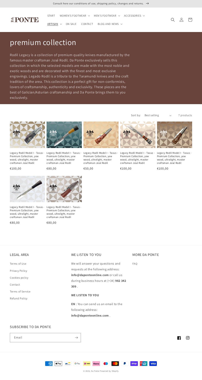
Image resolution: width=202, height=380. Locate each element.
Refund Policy (18, 298)
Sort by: (135, 115)
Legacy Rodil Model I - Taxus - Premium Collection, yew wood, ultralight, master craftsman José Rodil (27, 158)
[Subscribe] (76, 337)
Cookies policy (19, 277)
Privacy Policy (18, 271)
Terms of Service (20, 291)
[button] (74, 15)
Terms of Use (18, 263)
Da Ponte (95, 371)
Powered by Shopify (109, 371)
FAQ (134, 263)
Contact (15, 284)
